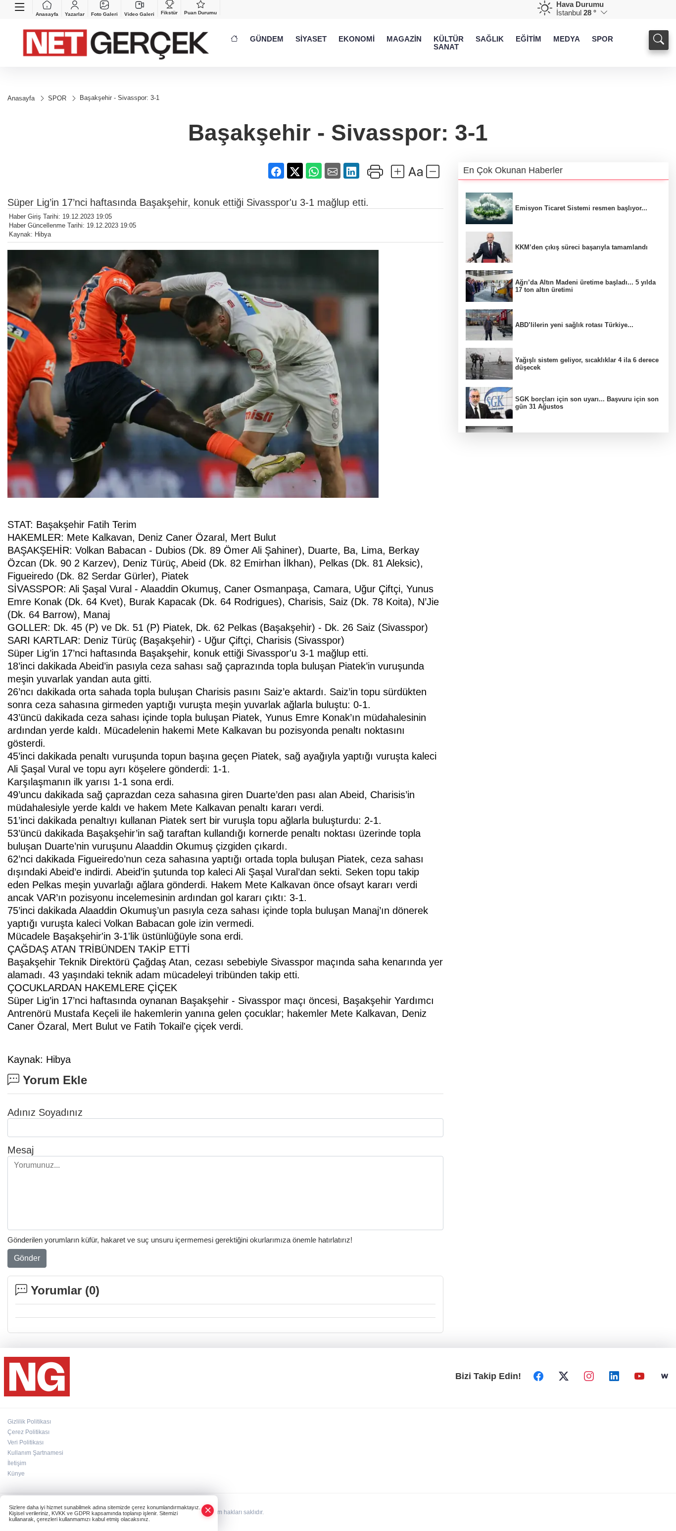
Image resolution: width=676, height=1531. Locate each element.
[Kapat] (208, 1510)
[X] (564, 1377)
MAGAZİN (404, 39)
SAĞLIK (490, 39)
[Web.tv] (665, 1377)
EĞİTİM (528, 39)
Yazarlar (75, 14)
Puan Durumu (200, 12)
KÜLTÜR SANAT (449, 43)
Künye (16, 1473)
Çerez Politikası (28, 1432)
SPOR (602, 39)
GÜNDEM (267, 39)
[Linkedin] (614, 1377)
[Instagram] (589, 1377)
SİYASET (311, 39)
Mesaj (20, 1150)
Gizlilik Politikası (29, 1421)
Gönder (27, 1258)
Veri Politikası (25, 1442)
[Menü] (20, 7)
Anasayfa (47, 14)
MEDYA (566, 39)
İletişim (16, 1463)
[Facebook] (538, 1377)
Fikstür (169, 12)
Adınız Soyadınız (45, 1112)
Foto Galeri (104, 14)
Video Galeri (139, 14)
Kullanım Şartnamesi (35, 1452)
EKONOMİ (356, 39)
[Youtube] (639, 1377)
